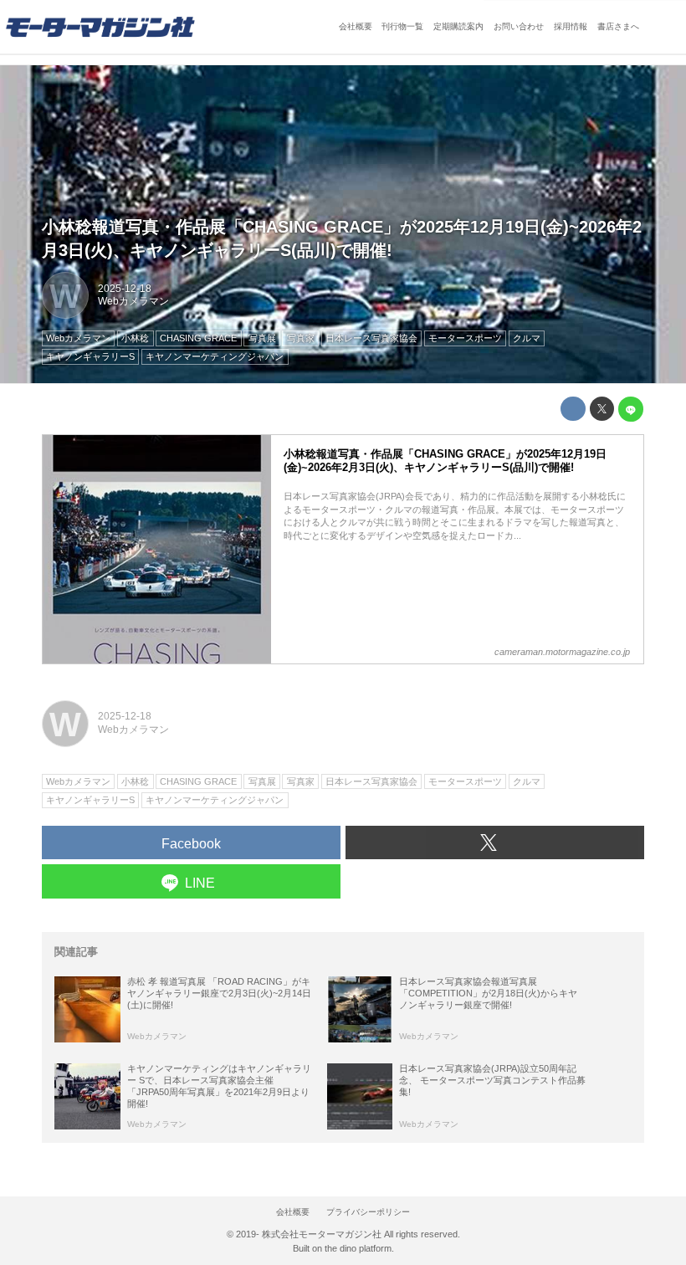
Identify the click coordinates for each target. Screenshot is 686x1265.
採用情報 (570, 26)
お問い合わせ (519, 26)
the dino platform (358, 1248)
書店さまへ (618, 26)
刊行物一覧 (402, 26)
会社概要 (355, 26)
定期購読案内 (458, 26)
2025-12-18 (124, 288)
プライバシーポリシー (368, 1211)
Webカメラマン (133, 301)
